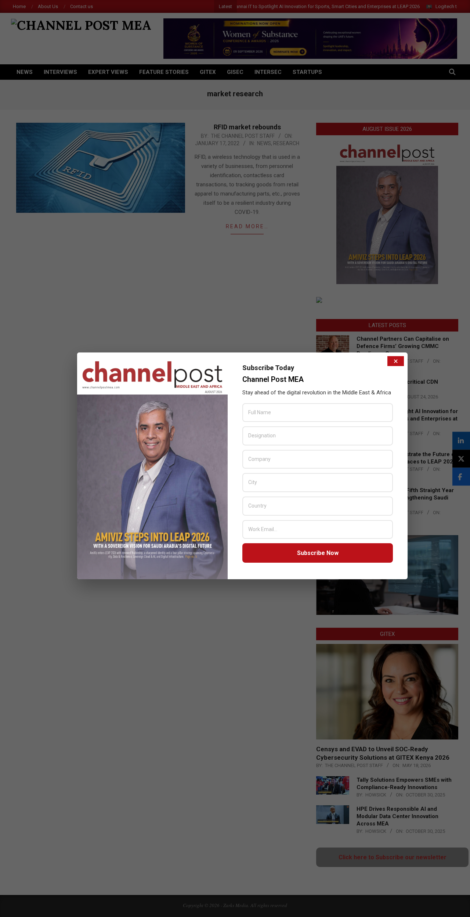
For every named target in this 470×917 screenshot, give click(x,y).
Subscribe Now (318, 552)
